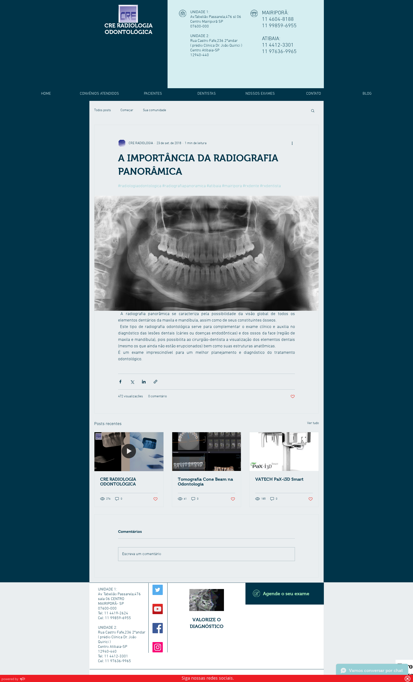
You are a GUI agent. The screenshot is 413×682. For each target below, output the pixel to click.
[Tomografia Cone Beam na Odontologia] (206, 451)
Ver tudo (313, 423)
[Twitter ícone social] (157, 590)
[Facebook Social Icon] (157, 628)
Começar (126, 110)
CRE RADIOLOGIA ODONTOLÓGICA (118, 481)
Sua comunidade (154, 110)
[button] (312, 110)
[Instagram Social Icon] (157, 647)
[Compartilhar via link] (155, 381)
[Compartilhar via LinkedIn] (143, 381)
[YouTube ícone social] (157, 609)
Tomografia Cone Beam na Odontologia (205, 481)
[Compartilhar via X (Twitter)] (132, 381)
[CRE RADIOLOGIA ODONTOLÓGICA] (128, 451)
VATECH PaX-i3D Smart (279, 479)
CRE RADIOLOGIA (128, 25)
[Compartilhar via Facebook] (120, 381)
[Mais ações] (292, 143)
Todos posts (102, 110)
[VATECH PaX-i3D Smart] (284, 451)
